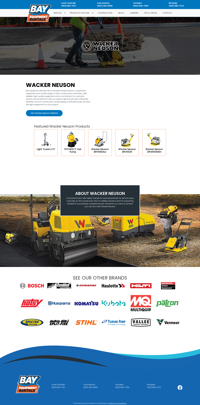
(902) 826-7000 (140, 6)
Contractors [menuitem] (105, 13)
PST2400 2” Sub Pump (72, 150)
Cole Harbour (103, 3)
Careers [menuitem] (134, 13)
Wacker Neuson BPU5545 (127, 150)
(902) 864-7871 (68, 6)
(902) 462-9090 (104, 6)
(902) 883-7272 (176, 6)
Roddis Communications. (118, 403)
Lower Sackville (68, 3)
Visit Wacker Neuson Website (44, 113)
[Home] (40, 13)
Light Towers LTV (46, 149)
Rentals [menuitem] (56, 14)
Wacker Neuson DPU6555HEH (154, 150)
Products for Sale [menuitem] (78, 14)
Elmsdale (173, 3)
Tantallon (137, 3)
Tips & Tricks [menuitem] (150, 13)
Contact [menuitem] (167, 13)
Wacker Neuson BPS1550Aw (100, 150)
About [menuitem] (121, 13)
